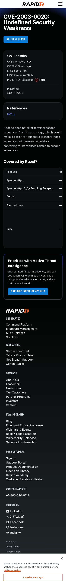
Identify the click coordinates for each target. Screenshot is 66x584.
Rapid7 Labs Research (21, 434)
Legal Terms (12, 546)
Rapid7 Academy (17, 475)
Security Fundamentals (21, 442)
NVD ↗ (11, 114)
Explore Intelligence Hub (28, 291)
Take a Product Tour (20, 355)
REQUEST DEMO (16, 39)
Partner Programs (18, 396)
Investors (12, 401)
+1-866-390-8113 (17, 495)
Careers (11, 405)
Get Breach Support (19, 359)
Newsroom (13, 388)
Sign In (10, 458)
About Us (12, 380)
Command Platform (19, 324)
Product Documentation (22, 466)
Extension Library (17, 471)
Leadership (13, 384)
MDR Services (15, 333)
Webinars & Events (18, 429)
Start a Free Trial (17, 351)
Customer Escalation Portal (24, 479)
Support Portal (16, 462)
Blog (9, 421)
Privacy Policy (13, 551)
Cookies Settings (33, 577)
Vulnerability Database (21, 438)
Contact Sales (15, 363)
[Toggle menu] (60, 4)
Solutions (12, 337)
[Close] (62, 558)
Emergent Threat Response (24, 425)
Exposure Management (21, 328)
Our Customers (16, 392)
